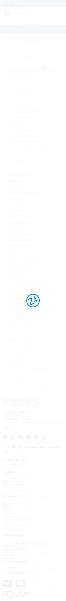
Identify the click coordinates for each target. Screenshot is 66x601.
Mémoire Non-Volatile (22, 216)
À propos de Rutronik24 (15, 516)
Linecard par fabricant (28, 41)
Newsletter (8, 513)
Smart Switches (18, 123)
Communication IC (20, 174)
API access (8, 507)
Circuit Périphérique (21, 222)
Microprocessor (18, 210)
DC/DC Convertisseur (22, 94)
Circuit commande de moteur (26, 111)
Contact (7, 510)
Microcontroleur (18, 204)
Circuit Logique (18, 198)
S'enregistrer (12, 523)
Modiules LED (17, 393)
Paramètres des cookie (15, 561)
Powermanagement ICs (23, 117)
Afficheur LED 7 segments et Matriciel (31, 387)
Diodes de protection (21, 291)
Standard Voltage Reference (26, 135)
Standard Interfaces (20, 246)
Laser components (20, 346)
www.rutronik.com (14, 460)
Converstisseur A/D (20, 76)
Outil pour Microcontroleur (24, 258)
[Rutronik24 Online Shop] (20, 7)
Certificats (8, 552)
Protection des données (15, 549)
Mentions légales (12, 555)
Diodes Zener (17, 315)
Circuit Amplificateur (21, 88)
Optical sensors (18, 352)
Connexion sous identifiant (19, 519)
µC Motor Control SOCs (23, 264)
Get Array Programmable (23, 192)
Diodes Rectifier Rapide (23, 285)
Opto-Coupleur (17, 376)
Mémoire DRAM (18, 180)
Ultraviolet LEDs (18, 358)
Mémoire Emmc (18, 186)
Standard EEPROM (20, 240)
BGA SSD (15, 169)
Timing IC (14, 252)
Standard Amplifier (20, 129)
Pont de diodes (18, 279)
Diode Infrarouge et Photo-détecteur (30, 370)
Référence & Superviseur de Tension (31, 147)
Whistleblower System (14, 558)
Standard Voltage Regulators (26, 141)
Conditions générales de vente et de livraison (22, 544)
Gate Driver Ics (17, 99)
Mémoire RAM (17, 228)
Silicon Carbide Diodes (23, 309)
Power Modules (18, 330)
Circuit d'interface (19, 105)
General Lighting (19, 364)
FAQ (5, 504)
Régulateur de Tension (22, 153)
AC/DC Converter (19, 82)
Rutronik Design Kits (21, 234)
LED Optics (15, 382)
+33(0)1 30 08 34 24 (14, 484)
